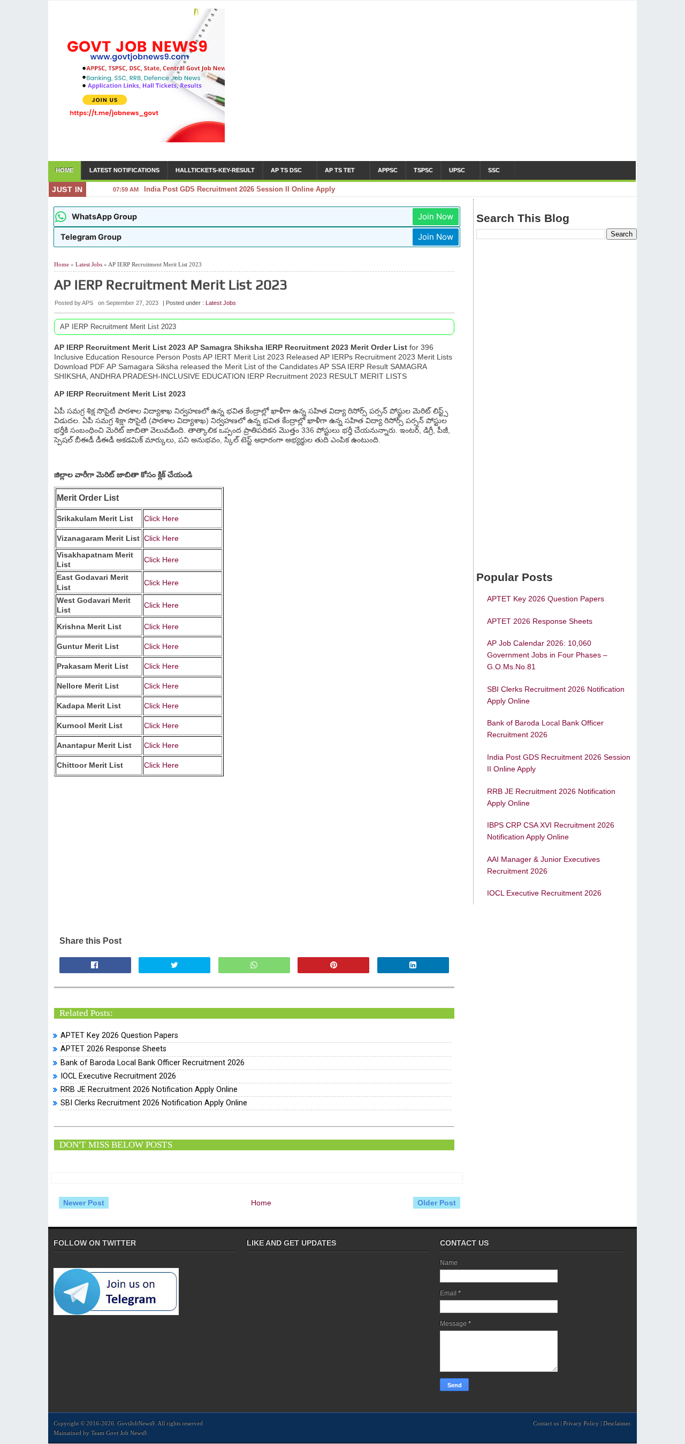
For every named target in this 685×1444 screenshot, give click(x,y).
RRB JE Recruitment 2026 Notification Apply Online (149, 1089)
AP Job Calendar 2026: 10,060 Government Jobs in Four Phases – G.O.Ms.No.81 (547, 655)
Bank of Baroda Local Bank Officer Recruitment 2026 (152, 1062)
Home (64, 170)
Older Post (436, 1202)
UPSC (457, 170)
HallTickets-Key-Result (215, 170)
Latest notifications (124, 170)
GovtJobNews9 (136, 1423)
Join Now (435, 216)
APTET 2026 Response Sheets (113, 1048)
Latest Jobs (88, 264)
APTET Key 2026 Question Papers (119, 1035)
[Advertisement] (439, 83)
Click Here (161, 518)
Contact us (546, 1423)
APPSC (388, 170)
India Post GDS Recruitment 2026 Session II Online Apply (239, 191)
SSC (494, 170)
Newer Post (83, 1202)
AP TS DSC (286, 170)
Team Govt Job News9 (119, 1433)
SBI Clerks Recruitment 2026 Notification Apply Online (153, 1102)
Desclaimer (616, 1423)
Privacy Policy (581, 1423)
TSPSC (423, 170)
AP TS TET (340, 170)
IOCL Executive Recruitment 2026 (118, 1076)
